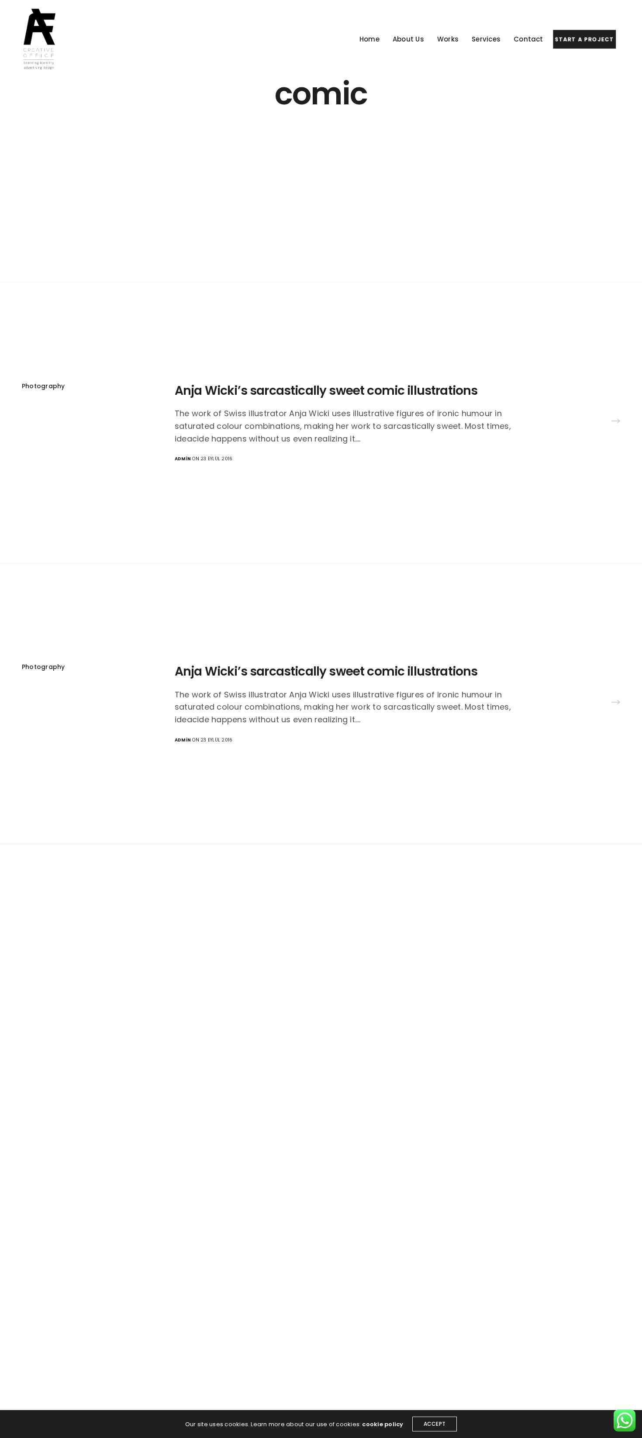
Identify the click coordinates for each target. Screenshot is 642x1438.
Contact (528, 39)
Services (486, 39)
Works (448, 39)
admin (183, 458)
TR (22, 1426)
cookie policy (382, 1424)
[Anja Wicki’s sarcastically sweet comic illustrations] (615, 422)
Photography (43, 386)
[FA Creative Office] (40, 39)
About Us (408, 39)
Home (369, 39)
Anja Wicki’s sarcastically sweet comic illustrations (326, 391)
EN (11, 1426)
